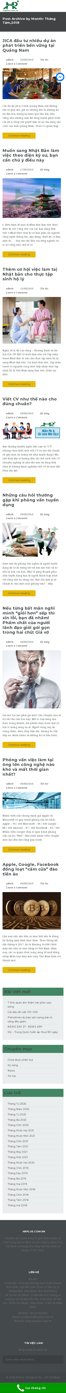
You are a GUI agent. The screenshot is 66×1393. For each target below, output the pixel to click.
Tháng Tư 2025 (17, 1114)
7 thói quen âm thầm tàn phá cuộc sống (30, 1004)
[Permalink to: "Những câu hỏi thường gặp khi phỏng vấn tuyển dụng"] (32, 540)
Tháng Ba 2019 (17, 1178)
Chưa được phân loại (20, 1059)
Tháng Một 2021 (18, 1157)
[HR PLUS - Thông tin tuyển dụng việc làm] (11, 6)
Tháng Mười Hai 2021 (21, 1130)
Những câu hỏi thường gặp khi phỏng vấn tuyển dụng (31, 500)
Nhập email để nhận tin (33, 1349)
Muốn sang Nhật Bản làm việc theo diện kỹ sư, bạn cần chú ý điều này (31, 155)
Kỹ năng (45, 169)
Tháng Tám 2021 (18, 1146)
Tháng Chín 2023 (18, 1125)
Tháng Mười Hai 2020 (21, 1162)
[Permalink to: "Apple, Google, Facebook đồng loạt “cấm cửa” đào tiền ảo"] (32, 911)
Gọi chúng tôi (35, 1388)
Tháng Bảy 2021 (18, 1151)
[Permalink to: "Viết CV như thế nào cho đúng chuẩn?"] (32, 431)
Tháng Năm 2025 (18, 1109)
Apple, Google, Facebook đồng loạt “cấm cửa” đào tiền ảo (31, 869)
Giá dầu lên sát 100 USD (23, 1012)
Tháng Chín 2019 (18, 1168)
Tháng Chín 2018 (18, 1194)
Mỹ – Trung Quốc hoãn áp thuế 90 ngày (33, 1032)
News (11, 1070)
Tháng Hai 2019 (17, 1184)
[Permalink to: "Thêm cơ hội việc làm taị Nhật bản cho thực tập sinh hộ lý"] (32, 320)
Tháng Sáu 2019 (18, 1173)
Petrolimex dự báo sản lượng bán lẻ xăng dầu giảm (30, 1019)
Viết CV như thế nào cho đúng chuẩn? (30, 401)
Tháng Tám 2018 (18, 1200)
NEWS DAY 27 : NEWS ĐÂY (25, 1026)
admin (10, 59)
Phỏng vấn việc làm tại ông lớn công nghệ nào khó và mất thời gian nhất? (29, 767)
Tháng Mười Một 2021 (21, 1135)
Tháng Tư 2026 (17, 1103)
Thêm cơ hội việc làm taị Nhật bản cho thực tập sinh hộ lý (30, 274)
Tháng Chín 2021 (18, 1141)
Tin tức (44, 59)
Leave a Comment (16, 63)
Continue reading (19, 135)
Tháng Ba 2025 (17, 1119)
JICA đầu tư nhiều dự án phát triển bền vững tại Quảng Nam (29, 45)
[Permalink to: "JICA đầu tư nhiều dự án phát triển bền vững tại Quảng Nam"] (32, 83)
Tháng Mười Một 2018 (21, 1189)
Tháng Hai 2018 (17, 1205)
